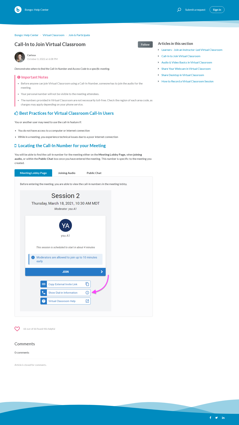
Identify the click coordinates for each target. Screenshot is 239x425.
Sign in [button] (217, 9)
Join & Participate (79, 35)
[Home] (18, 9)
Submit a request (195, 9)
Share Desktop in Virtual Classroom (182, 75)
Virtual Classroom (53, 35)
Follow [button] (145, 44)
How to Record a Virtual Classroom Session (187, 81)
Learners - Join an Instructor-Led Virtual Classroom (191, 49)
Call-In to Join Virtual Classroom (180, 56)
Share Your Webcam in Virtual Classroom (186, 68)
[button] (177, 9)
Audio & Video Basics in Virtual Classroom (186, 62)
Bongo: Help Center (26, 35)
